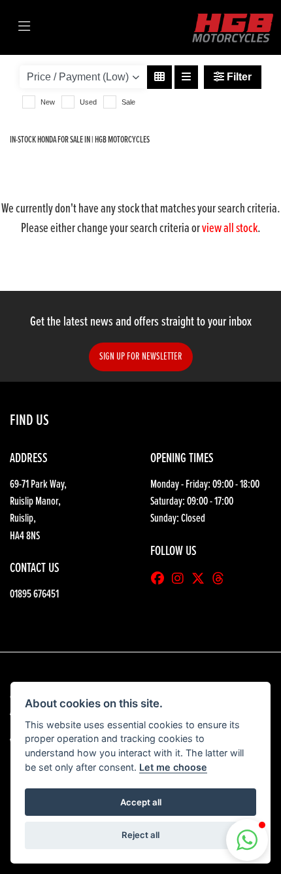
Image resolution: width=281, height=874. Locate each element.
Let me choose (173, 767)
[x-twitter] (201, 579)
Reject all (140, 835)
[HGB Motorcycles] (232, 27)
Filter (238, 76)
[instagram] (181, 579)
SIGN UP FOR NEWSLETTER (140, 356)
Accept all (140, 802)
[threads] (221, 579)
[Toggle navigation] (24, 27)
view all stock (229, 228)
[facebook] (160, 579)
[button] (247, 840)
